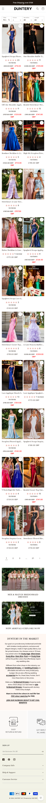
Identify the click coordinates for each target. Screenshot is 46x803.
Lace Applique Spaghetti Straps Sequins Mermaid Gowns (33, 393)
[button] (3, 8)
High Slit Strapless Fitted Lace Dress (33, 153)
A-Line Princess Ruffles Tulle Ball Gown (33, 345)
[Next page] (39, 558)
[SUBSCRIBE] (42, 751)
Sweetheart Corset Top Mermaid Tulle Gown (12, 345)
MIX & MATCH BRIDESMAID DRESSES (23, 595)
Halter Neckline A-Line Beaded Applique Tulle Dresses (12, 250)
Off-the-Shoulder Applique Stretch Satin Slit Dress (12, 105)
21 (33, 558)
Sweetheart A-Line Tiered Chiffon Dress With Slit (12, 202)
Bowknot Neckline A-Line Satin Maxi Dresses (12, 153)
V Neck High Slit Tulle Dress (12, 490)
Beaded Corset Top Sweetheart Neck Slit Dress (33, 490)
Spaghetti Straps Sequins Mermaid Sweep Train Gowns (33, 441)
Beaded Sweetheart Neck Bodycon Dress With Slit (33, 105)
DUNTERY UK (19, 798)
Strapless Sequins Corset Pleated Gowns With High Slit (12, 538)
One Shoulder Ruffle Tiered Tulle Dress (33, 56)
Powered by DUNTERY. (31, 798)
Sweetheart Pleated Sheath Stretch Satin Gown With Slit (33, 538)
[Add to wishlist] (20, 26)
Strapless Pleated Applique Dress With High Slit (12, 441)
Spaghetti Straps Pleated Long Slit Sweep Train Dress (12, 56)
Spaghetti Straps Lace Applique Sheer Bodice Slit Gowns (12, 298)
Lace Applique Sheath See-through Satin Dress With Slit (12, 393)
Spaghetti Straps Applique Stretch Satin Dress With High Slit (33, 250)
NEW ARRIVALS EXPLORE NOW (23, 628)
